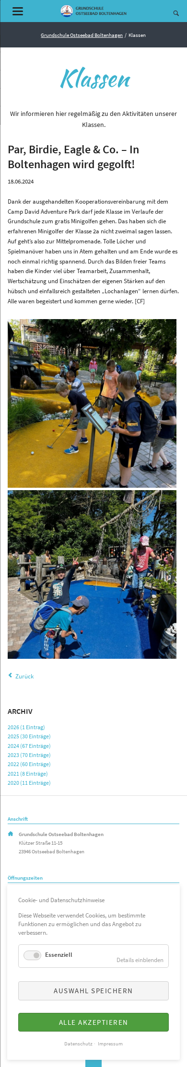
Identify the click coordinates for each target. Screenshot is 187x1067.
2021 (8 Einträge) (28, 773)
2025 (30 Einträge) (29, 736)
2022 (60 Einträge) (29, 764)
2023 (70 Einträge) (29, 754)
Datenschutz (78, 1044)
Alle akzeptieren (94, 1022)
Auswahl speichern (93, 990)
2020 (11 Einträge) (29, 782)
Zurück (24, 676)
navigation (17, 11)
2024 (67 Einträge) (29, 745)
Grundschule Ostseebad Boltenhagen (82, 35)
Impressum (110, 1044)
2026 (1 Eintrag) (26, 727)
